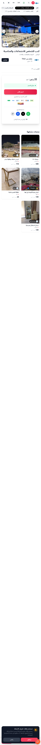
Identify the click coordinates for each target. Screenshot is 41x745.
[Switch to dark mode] (4, 3)
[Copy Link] (13, 114)
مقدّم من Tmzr (27, 59)
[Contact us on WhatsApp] (24, 3)
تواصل (5, 59)
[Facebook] (18, 114)
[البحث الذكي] (29, 2)
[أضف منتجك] (33, 2)
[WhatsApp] (28, 114)
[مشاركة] (23, 155)
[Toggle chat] (37, 741)
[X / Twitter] (23, 114)
